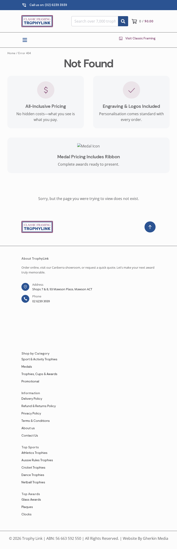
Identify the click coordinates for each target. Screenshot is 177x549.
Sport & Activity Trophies (39, 359)
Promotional (30, 381)
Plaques (27, 507)
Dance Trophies (32, 475)
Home (11, 53)
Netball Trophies (33, 482)
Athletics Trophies (34, 453)
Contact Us (29, 435)
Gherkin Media (155, 538)
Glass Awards (31, 500)
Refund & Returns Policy (38, 406)
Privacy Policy (31, 413)
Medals (26, 367)
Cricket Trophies (33, 468)
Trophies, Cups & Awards (39, 374)
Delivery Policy (31, 399)
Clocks (26, 514)
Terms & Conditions (35, 421)
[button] (24, 40)
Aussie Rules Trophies (37, 460)
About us (28, 428)
